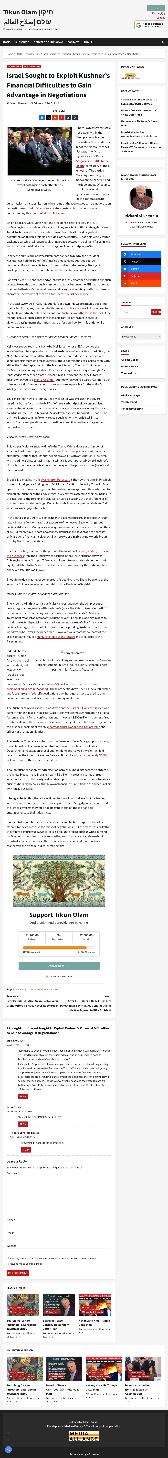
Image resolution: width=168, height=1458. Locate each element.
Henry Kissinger (44, 379)
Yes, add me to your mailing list (26, 1263)
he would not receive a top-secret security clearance (55, 294)
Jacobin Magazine (132, 408)
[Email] (68, 117)
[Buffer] (75, 117)
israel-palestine (34, 989)
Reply (23, 1096)
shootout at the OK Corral (47, 213)
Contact (73, 42)
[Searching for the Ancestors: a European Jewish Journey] (23, 1305)
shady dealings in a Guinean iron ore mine (74, 727)
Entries (158, 13)
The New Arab (129, 401)
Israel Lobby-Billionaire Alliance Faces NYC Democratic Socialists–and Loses (141, 147)
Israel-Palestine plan (68, 451)
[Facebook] (42, 117)
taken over (73, 565)
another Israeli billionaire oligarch (82, 708)
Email (10, 1232)
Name (11, 1219)
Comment (13, 1173)
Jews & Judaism (17, 1307)
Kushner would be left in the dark (82, 313)
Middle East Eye (130, 395)
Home (6, 42)
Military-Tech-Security (92, 1312)
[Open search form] (163, 42)
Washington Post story (55, 479)
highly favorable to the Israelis (56, 636)
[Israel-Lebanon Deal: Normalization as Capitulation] (143, 1369)
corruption (19, 989)
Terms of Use (129, 373)
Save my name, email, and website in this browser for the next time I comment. (53, 1258)
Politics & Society (32, 66)
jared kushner (50, 989)
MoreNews (76, 1454)
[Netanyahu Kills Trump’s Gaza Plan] (95, 1305)
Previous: (32, 1001)
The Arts (30, 1312)
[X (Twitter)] (48, 117)
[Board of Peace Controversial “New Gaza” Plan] (59, 1305)
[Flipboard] (61, 117)
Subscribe (22, 42)
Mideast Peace (14, 66)
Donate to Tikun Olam (48, 42)
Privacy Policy (129, 366)
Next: (85, 1003)
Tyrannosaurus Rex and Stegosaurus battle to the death (92, 160)
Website (11, 1245)
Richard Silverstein (18, 103)
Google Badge (129, 359)
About (88, 42)
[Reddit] (55, 117)
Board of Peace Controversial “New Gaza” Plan (56, 1325)
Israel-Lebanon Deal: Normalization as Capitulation (138, 1389)
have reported (35, 451)
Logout (161, 17)
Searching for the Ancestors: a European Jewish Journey (21, 1325)
